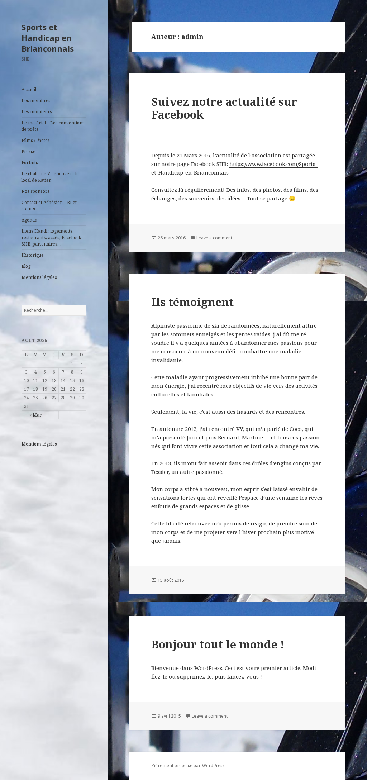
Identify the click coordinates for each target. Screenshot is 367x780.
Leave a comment (214, 238)
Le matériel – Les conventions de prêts (53, 126)
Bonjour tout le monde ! (217, 644)
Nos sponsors (35, 191)
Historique (33, 255)
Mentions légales (39, 277)
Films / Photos (36, 140)
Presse (28, 151)
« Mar (35, 415)
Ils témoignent (192, 301)
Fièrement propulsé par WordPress (188, 765)
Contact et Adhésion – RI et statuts (49, 205)
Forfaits (30, 163)
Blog (26, 266)
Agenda (29, 220)
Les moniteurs (37, 112)
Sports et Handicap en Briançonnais (48, 38)
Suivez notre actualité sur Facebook (224, 108)
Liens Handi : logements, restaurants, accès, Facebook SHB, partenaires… (51, 237)
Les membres (36, 101)
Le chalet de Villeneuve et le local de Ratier (50, 177)
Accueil (29, 89)
